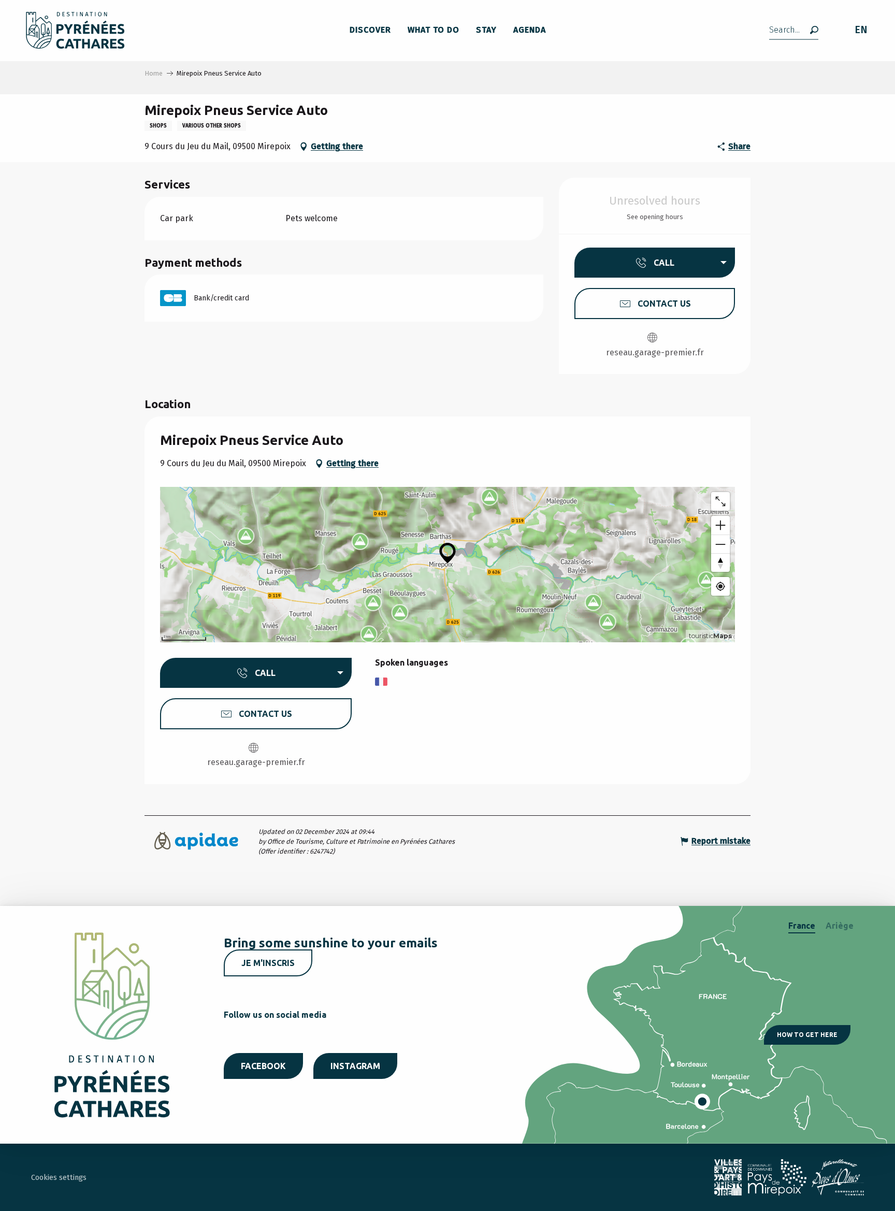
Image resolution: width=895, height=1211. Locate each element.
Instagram (355, 1066)
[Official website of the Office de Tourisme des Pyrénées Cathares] (75, 30)
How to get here (807, 1034)
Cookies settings (58, 1177)
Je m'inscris (268, 963)
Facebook (263, 1066)
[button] (793, 30)
